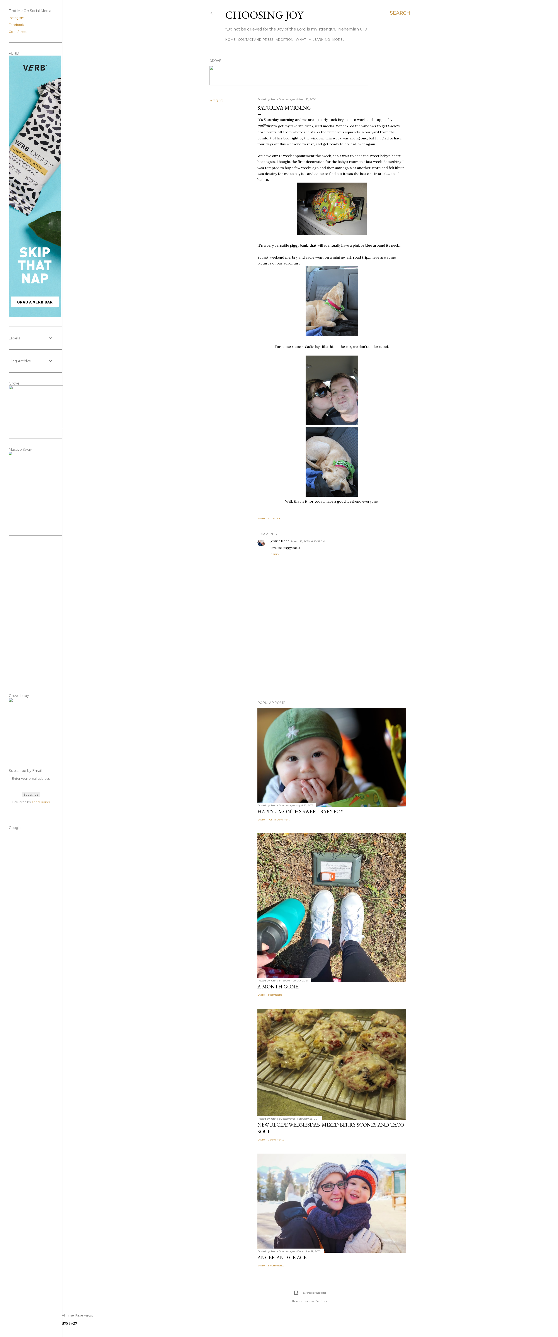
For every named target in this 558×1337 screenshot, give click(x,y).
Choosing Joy (264, 15)
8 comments (276, 1265)
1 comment (275, 994)
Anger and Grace (281, 1257)
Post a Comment (279, 819)
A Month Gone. (278, 986)
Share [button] (216, 100)
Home (230, 40)
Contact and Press (255, 40)
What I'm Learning (313, 40)
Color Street (18, 32)
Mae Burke (321, 1301)
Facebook (16, 25)
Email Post (275, 518)
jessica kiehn (279, 541)
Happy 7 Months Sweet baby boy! (301, 811)
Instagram (16, 18)
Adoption (284, 40)
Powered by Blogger (313, 1292)
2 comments (276, 1139)
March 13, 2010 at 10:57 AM (308, 541)
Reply (274, 554)
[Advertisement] (331, 659)
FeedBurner (41, 802)
